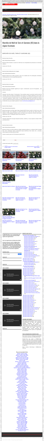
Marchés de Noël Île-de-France (30, 286)
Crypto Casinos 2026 (22, 406)
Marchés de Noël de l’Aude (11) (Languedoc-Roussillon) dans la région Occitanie (35, 188)
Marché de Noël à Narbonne (6, 160)
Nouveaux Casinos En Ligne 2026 (22, 399)
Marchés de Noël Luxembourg (29, 302)
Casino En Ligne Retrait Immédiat (22, 391)
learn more (28, 2)
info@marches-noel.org (36, 437)
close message (34, 2)
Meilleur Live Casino (22, 386)
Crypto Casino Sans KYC (22, 407)
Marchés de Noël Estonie (28, 271)
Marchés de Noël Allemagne (28, 235)
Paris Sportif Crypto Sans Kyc (22, 374)
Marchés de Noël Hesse (28, 245)
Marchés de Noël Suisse (27, 316)
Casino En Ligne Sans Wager (22, 421)
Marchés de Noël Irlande (28, 296)
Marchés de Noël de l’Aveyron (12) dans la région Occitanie (20, 199)
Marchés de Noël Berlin (28, 240)
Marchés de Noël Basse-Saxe (29, 237)
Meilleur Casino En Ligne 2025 (22, 359)
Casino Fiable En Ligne (22, 424)
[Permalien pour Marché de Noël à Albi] (8, 169)
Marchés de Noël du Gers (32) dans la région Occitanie (8, 199)
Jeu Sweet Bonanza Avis (22, 377)
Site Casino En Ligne (22, 428)
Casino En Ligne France (22, 363)
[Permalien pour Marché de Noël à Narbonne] (8, 158)
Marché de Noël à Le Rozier (8, 186)
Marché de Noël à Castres (35, 170)
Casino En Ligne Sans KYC (22, 395)
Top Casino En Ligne (22, 389)
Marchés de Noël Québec (29, 267)
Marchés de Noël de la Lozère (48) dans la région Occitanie (11, 146)
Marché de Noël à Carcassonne (20, 160)
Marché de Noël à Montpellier (6, 183)
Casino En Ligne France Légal (22, 354)
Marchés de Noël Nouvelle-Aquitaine (31, 288)
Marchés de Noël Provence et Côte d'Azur (32, 292)
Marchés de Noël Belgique (28, 261)
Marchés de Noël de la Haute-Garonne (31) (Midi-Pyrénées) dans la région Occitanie (22, 188)
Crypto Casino (22, 404)
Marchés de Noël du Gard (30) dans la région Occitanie (35, 221)
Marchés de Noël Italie (27, 297)
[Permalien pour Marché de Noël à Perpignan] (35, 158)
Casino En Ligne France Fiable (22, 385)
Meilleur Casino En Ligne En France (22, 361)
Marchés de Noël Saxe (28, 253)
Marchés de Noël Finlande (28, 273)
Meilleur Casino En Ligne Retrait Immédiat (22, 367)
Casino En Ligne (22, 360)
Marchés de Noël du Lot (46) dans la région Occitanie (34, 199)
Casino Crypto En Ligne (22, 368)
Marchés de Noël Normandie (29, 287)
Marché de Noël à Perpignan (33, 160)
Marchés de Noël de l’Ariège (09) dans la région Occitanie (8, 221)
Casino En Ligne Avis (22, 420)
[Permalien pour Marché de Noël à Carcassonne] (22, 158)
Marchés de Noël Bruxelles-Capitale (31, 262)
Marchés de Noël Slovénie (28, 313)
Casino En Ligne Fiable (22, 362)
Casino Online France (22, 403)
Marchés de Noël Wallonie (29, 264)
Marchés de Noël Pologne (28, 306)
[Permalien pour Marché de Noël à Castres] (35, 169)
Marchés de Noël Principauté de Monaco (31, 307)
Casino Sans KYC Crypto (22, 408)
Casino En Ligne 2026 (22, 381)
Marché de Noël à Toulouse (22, 170)
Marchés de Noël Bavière (29, 238)
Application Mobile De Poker (22, 417)
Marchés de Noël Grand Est (29, 283)
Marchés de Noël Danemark (28, 268)
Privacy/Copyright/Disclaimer (17, 439)
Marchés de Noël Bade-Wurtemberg (31, 236)
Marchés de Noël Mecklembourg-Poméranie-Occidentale (30, 247)
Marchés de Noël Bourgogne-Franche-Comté (32, 278)
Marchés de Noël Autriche (28, 259)
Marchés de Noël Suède (27, 315)
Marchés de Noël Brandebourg (30, 241)
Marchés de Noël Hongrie (28, 295)
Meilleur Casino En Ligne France (22, 355)
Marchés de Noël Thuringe (29, 257)
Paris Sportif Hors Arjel (22, 400)
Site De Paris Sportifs (22, 401)
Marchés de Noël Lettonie (28, 298)
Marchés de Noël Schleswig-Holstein (31, 255)
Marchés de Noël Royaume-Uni (29, 311)
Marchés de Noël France (11, 14)
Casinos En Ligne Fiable (22, 371)
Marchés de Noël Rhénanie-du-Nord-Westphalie (31, 250)
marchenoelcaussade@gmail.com (28, 100)
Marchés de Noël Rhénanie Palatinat (31, 248)
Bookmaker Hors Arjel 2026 (22, 378)
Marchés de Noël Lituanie (28, 301)
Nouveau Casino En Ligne (22, 373)
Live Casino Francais (22, 376)
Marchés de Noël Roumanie (28, 310)
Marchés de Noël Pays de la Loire (30, 291)
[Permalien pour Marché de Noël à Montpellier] (8, 180)
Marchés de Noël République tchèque (30, 308)
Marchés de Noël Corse (28, 282)
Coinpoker (22, 412)
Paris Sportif (22, 409)
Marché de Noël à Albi (7, 170)
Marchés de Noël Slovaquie (28, 312)
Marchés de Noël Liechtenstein (29, 300)
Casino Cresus (22, 383)
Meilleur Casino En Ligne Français (22, 366)
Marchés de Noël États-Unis (28, 272)
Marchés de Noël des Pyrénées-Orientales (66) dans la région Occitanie (21, 221)
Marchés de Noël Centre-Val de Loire (31, 281)
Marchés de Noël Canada (28, 266)
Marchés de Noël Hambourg (29, 243)
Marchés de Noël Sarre (28, 252)
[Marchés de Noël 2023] (9, 4)
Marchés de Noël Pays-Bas (28, 305)
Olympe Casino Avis (22, 388)
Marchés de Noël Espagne (28, 269)
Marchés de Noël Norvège (28, 303)
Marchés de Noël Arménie (28, 258)
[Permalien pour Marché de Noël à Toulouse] (22, 169)
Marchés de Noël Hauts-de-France (30, 285)
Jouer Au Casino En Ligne (22, 419)
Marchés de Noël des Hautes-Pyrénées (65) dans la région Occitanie (8, 217)
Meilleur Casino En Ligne (22, 353)
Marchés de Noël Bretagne (29, 280)
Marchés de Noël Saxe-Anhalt (29, 254)
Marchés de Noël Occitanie (22, 14)
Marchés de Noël (15, 143)
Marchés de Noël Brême (28, 242)
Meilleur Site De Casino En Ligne (22, 357)
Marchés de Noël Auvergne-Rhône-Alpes (32, 275)
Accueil (4, 14)
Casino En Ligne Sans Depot (22, 382)
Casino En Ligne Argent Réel (22, 427)
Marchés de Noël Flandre (29, 263)
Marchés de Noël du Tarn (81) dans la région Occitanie (33, 146)
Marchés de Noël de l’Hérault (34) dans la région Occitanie (33, 176)
